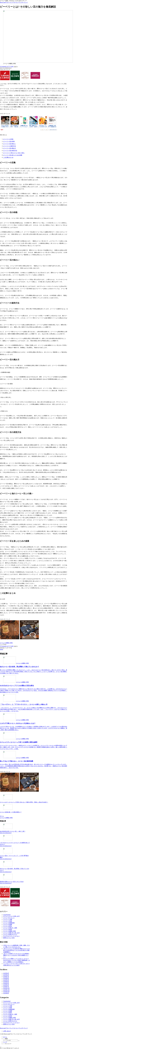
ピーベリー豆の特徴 (9, 141)
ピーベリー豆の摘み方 (9, 148)
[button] (16, 66)
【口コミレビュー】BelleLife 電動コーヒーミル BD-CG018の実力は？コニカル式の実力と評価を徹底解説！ (16, 950)
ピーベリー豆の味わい (9, 143)
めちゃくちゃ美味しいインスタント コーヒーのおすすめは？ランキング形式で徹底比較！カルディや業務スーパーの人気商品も (16, 960)
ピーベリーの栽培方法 (9, 146)
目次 (1, 135)
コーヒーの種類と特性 (6, 642)
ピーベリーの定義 (8, 139)
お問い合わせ (7, 1031)
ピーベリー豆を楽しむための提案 (12, 155)
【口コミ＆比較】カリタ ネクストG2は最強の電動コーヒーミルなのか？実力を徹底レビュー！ (16, 955)
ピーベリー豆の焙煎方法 (10, 150)
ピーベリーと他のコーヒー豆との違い (14, 152)
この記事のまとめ (8, 157)
